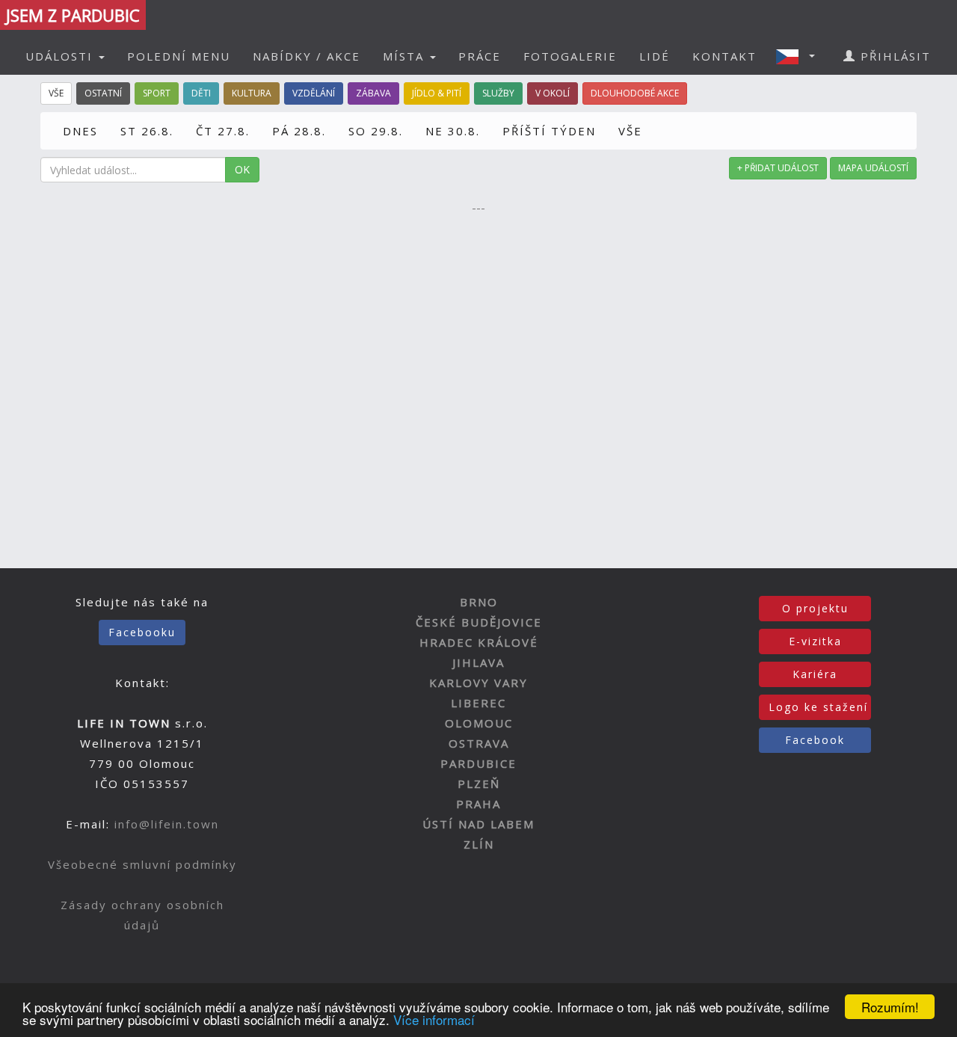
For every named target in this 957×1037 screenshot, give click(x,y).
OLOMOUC (479, 723)
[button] (800, 56)
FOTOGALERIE (570, 56)
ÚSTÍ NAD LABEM (478, 823)
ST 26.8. (146, 130)
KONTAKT (724, 56)
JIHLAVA (478, 662)
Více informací (434, 1019)
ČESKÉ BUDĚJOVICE (479, 622)
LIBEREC (478, 702)
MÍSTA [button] (405, 56)
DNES (80, 130)
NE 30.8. (452, 130)
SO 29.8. (375, 130)
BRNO (479, 601)
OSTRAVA (479, 743)
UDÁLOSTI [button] (61, 56)
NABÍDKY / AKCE (306, 56)
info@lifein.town (166, 823)
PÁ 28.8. (299, 130)
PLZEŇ (479, 783)
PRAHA (478, 803)
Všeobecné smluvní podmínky (142, 864)
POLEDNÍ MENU (178, 56)
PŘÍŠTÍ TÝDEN (549, 130)
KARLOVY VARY (478, 682)
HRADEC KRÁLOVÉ (478, 642)
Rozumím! (890, 1006)
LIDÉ (654, 56)
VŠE (630, 130)
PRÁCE (479, 56)
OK (242, 169)
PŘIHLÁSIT (893, 56)
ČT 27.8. (223, 130)
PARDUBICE (478, 763)
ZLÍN (479, 844)
